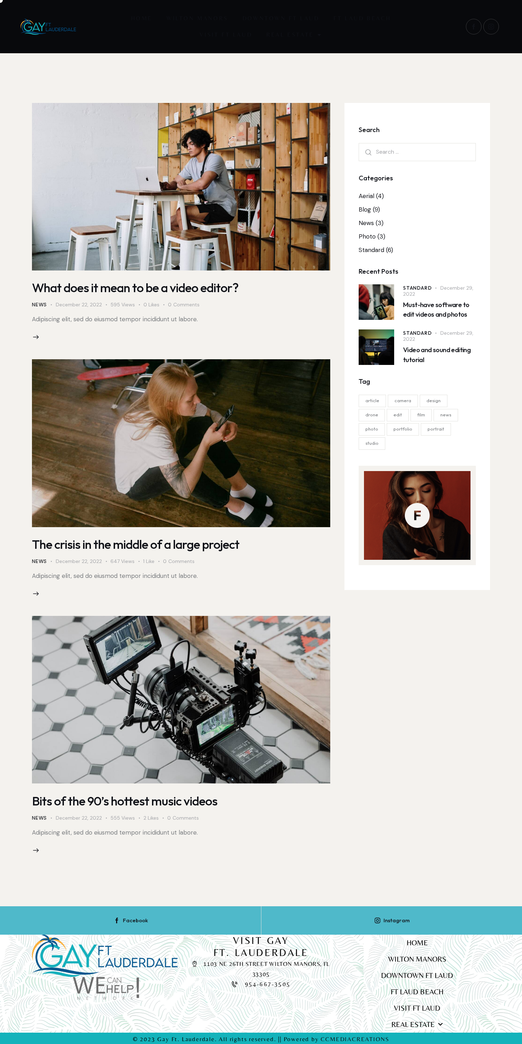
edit (397, 414)
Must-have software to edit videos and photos (436, 309)
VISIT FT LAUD (226, 34)
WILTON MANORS (197, 18)
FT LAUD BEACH (362, 18)
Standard (371, 250)
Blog (365, 209)
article (372, 400)
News (39, 304)
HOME (141, 18)
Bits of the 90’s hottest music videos (124, 801)
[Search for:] (417, 151)
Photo (367, 236)
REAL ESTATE (290, 34)
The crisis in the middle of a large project (135, 544)
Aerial (366, 195)
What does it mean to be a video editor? (135, 287)
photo (371, 428)
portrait (436, 428)
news (445, 414)
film (421, 414)
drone (371, 414)
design (433, 400)
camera (403, 400)
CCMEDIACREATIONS (355, 1039)
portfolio (402, 428)
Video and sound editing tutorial (437, 354)
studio (372, 443)
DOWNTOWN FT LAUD (281, 18)
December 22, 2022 (79, 304)
